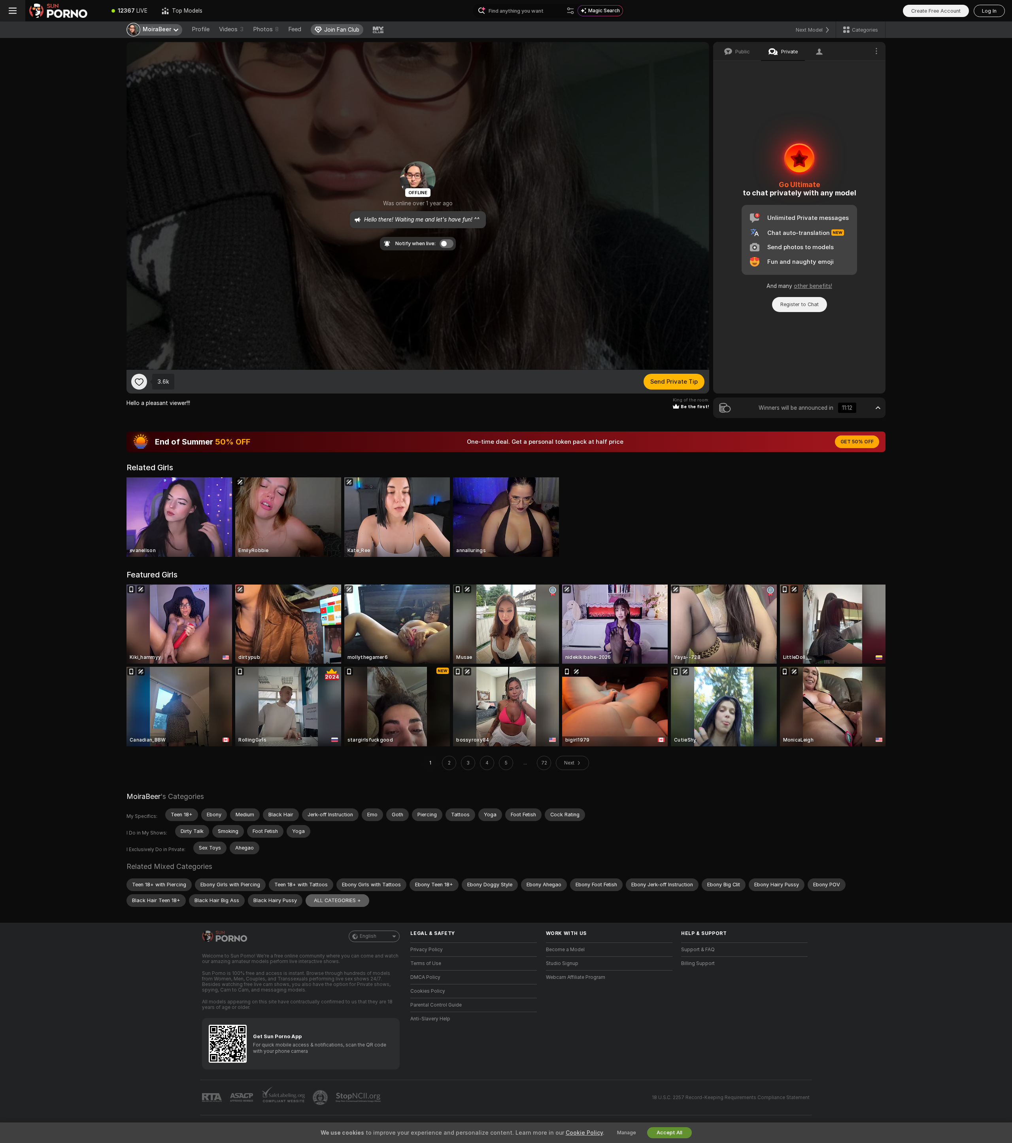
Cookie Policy (584, 1133)
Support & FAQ (698, 949)
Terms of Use (425, 963)
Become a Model (565, 949)
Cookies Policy (427, 991)
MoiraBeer (143, 796)
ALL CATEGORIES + (337, 900)
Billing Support (698, 963)
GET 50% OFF (857, 442)
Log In (989, 11)
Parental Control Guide (436, 1005)
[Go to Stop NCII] (359, 1097)
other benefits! (813, 286)
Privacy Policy (426, 949)
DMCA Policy (425, 977)
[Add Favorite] (139, 382)
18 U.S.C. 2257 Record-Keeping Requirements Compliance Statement (731, 1097)
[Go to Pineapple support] (321, 1097)
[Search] (570, 10)
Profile (201, 29)
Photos (266, 29)
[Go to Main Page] (64, 10)
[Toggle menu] (12, 10)
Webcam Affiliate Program (575, 977)
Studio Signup (562, 963)
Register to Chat (799, 304)
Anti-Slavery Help (430, 1019)
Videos (231, 29)
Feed (294, 29)
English (368, 936)
